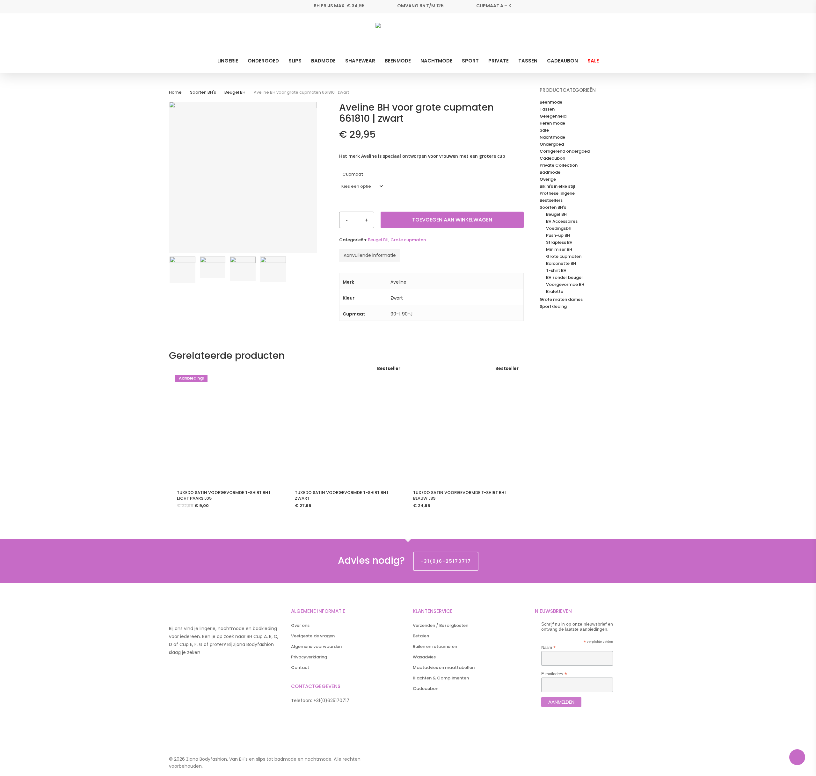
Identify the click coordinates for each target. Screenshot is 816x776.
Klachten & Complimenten (441, 678)
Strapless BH (559, 242)
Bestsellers (551, 200)
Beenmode (551, 102)
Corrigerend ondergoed (565, 151)
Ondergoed (552, 144)
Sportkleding (553, 306)
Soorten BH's (203, 92)
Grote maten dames (561, 299)
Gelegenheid (553, 116)
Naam (548, 647)
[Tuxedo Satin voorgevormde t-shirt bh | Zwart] (343, 425)
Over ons (300, 625)
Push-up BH (558, 235)
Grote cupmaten (408, 240)
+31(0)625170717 (331, 700)
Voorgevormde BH (565, 284)
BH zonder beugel (564, 277)
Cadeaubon (552, 158)
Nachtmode (552, 137)
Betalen (421, 636)
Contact (300, 667)
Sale (544, 130)
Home (175, 92)
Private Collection (559, 165)
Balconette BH (561, 263)
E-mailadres (554, 674)
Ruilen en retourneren (435, 646)
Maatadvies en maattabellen (444, 667)
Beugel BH (234, 92)
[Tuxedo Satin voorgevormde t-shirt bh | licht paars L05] (225, 425)
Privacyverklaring (309, 657)
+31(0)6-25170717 (445, 561)
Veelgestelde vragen (313, 636)
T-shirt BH (556, 270)
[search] (627, 36)
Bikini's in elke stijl (557, 186)
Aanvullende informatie (370, 255)
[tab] (369, 255)
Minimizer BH (559, 249)
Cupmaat (352, 174)
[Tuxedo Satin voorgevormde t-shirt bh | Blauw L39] (462, 425)
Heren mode (552, 123)
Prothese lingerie (557, 193)
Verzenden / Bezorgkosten (440, 625)
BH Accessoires (562, 221)
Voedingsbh (558, 228)
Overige (548, 179)
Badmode (550, 172)
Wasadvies (424, 657)
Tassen (547, 109)
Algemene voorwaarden (316, 646)
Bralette (554, 291)
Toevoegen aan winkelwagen (452, 219)
